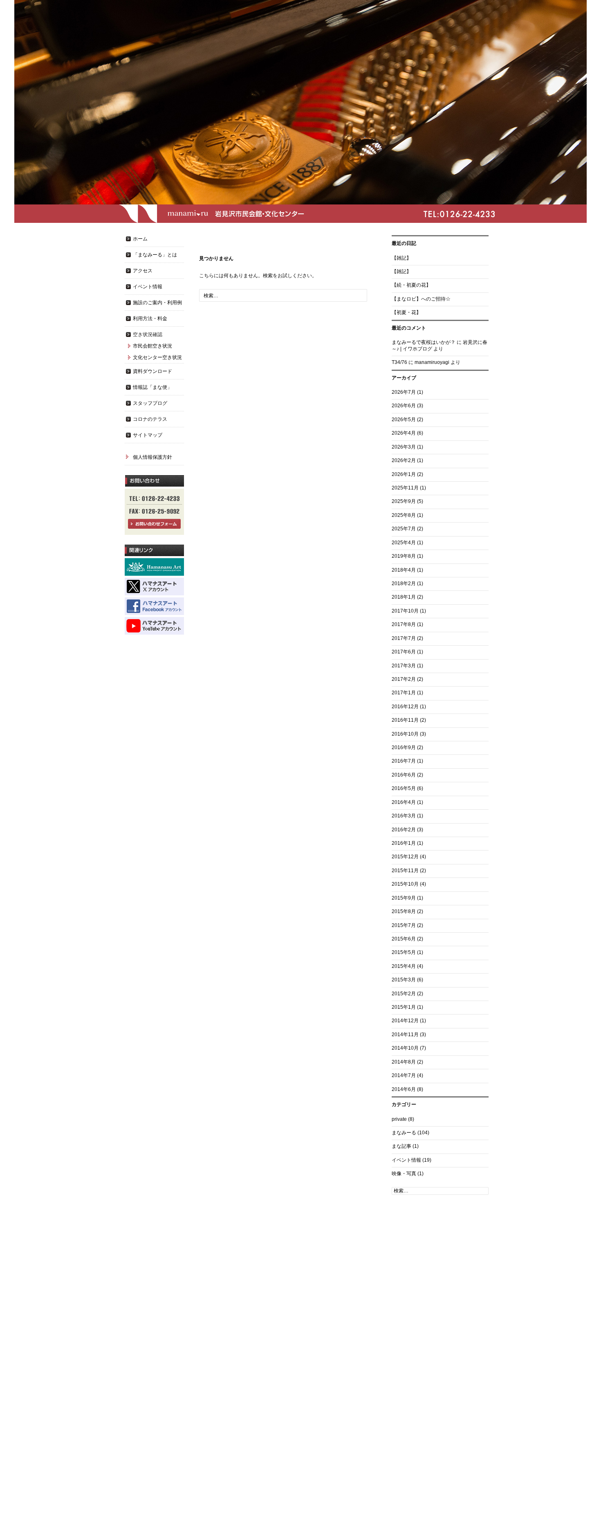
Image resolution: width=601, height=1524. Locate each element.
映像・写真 (404, 1173)
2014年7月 (404, 1075)
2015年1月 (404, 1007)
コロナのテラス (150, 419)
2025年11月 (405, 488)
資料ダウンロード (152, 371)
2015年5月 (404, 952)
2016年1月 (404, 843)
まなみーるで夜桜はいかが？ (423, 342)
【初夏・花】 (406, 312)
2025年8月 (404, 515)
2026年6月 (404, 405)
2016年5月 (404, 788)
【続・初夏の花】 (411, 285)
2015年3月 (404, 980)
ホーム (140, 239)
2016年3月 (404, 816)
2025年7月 (404, 529)
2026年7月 (404, 392)
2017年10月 (405, 611)
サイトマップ (147, 435)
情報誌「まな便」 (152, 387)
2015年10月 (405, 884)
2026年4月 (404, 433)
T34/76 (399, 362)
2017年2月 (404, 679)
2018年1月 (404, 597)
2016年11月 (405, 720)
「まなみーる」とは (155, 255)
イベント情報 (406, 1160)
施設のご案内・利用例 (157, 302)
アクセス (142, 271)
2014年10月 (405, 1048)
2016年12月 (405, 706)
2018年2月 (404, 583)
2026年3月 (404, 447)
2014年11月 (405, 1034)
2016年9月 (404, 747)
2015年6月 (404, 939)
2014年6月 (404, 1089)
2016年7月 (404, 761)
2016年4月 (404, 802)
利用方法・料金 (150, 318)
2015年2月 (404, 994)
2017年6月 (404, 652)
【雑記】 (401, 258)
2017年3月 (404, 666)
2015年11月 (405, 870)
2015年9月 (404, 898)
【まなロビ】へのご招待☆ (421, 299)
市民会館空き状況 (152, 346)
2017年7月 (404, 638)
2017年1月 (404, 693)
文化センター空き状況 (157, 357)
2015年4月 (404, 966)
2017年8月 (404, 624)
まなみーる (404, 1133)
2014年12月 (405, 1020)
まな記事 (401, 1146)
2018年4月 (404, 570)
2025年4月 (404, 542)
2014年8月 (404, 1062)
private (399, 1119)
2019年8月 (404, 556)
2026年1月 (404, 474)
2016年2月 (404, 830)
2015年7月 (404, 925)
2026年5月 (404, 419)
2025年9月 (404, 501)
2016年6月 (404, 775)
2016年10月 (405, 734)
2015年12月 (405, 857)
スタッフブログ (150, 403)
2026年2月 (404, 460)
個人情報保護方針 (152, 457)
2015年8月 (404, 911)
